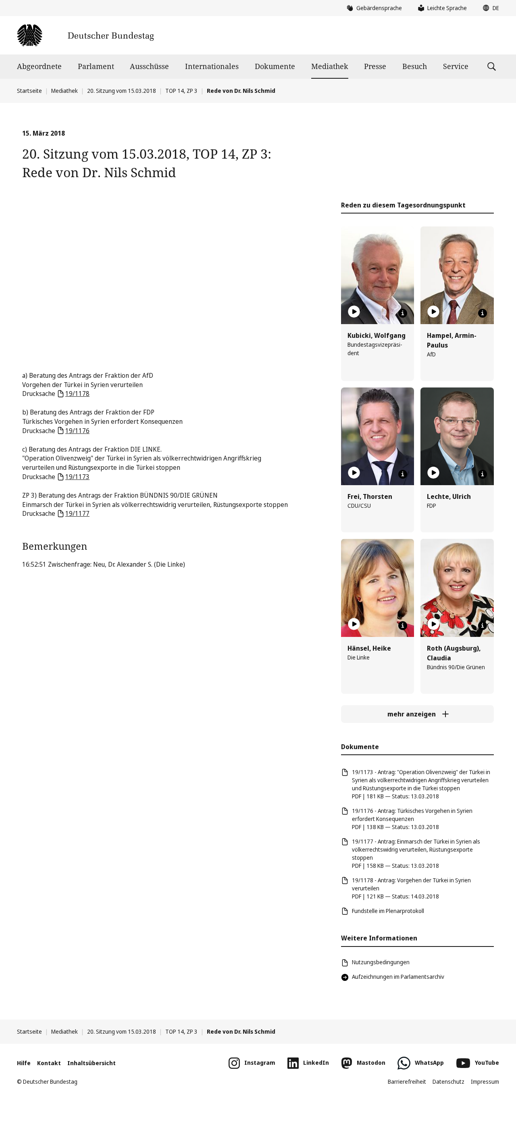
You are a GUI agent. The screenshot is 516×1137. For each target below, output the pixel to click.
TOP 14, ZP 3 (181, 90)
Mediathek (329, 66)
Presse (375, 66)
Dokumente (275, 66)
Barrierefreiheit (407, 1081)
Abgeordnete (39, 66)
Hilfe (24, 1063)
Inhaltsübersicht (91, 1063)
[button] (489, 8)
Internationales (212, 66)
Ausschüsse (149, 66)
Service (455, 66)
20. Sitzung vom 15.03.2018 (121, 90)
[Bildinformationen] (403, 313)
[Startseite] (85, 35)
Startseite (29, 90)
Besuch (414, 66)
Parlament (96, 66)
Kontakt (49, 1063)
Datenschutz (448, 1081)
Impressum (485, 1081)
